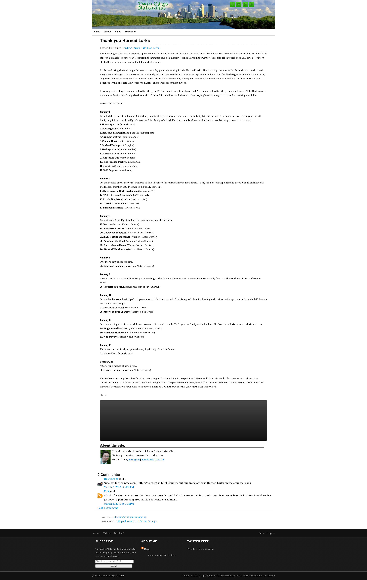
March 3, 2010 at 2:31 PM (119, 487)
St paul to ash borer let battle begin (137, 521)
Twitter (159, 459)
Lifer (156, 48)
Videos (107, 533)
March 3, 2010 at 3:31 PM (119, 503)
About (107, 31)
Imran (121, 575)
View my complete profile (162, 555)
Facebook (130, 31)
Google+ (134, 459)
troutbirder (111, 478)
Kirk (106, 491)
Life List (146, 48)
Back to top (265, 533)
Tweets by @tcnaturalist (200, 548)
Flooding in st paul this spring (130, 516)
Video (118, 31)
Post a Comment (107, 508)
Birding (128, 48)
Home (97, 31)
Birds (137, 48)
